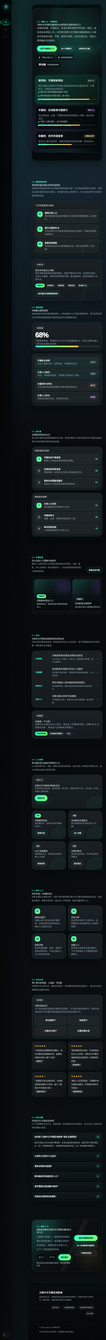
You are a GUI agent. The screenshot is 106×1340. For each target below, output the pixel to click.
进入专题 (77, 833)
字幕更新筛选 (41, 734)
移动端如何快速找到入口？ (67, 1176)
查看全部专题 (94, 570)
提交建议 (77, 863)
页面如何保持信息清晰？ (67, 1196)
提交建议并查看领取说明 (48, 294)
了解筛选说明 (85, 1253)
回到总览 (41, 798)
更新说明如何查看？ (67, 1166)
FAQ (68, 734)
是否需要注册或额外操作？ (67, 1186)
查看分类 (41, 833)
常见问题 (89, 1314)
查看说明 (41, 863)
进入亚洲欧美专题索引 (86, 1245)
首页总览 (55, 1307)
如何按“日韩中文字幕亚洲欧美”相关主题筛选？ (67, 1136)
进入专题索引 (66, 49)
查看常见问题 (84, 49)
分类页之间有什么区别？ (67, 1156)
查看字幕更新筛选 (86, 1238)
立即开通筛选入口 (47, 49)
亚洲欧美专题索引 (56, 734)
